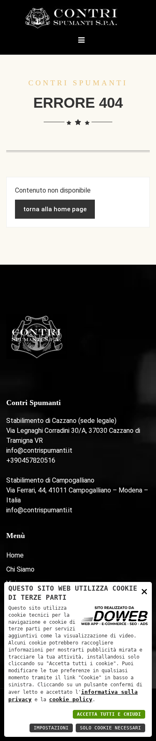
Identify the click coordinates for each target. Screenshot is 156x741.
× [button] (144, 591)
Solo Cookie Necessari (110, 728)
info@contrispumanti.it (39, 450)
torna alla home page (55, 209)
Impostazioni (51, 728)
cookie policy (70, 699)
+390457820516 (30, 460)
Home (15, 555)
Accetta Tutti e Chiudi (109, 714)
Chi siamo (20, 569)
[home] (78, 18)
